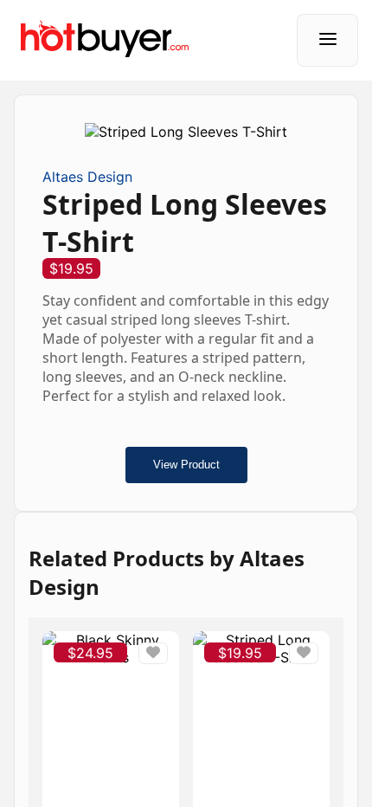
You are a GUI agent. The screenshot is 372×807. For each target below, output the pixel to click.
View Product (186, 464)
